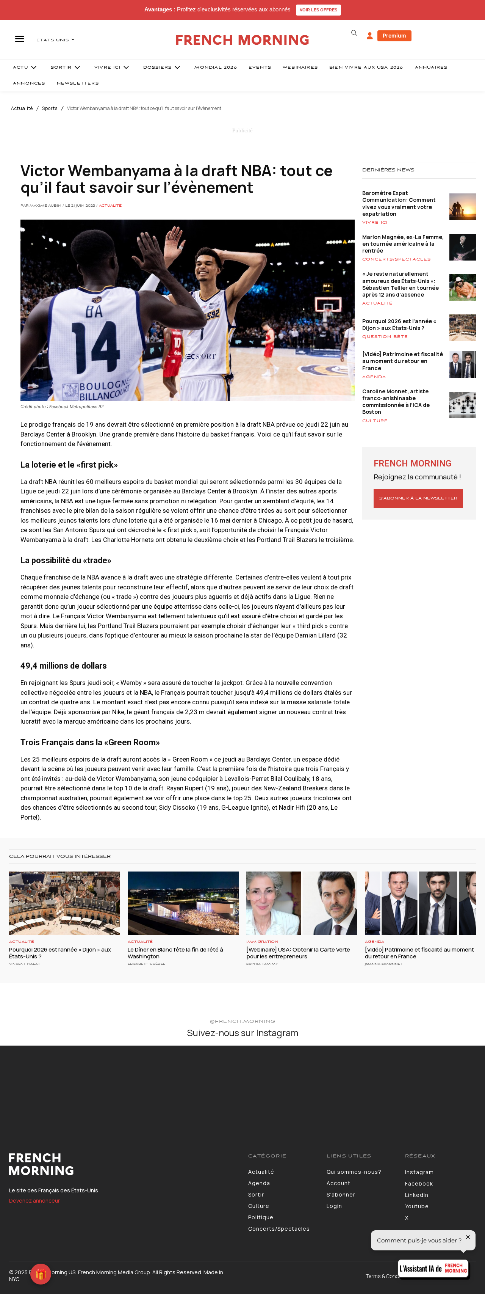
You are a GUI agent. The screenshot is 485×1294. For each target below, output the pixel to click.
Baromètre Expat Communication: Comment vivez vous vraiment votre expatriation (399, 203)
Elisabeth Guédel (146, 964)
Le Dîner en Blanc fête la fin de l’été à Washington (175, 952)
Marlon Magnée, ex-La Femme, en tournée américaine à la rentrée (403, 243)
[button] (354, 33)
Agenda (374, 377)
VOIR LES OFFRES (318, 10)
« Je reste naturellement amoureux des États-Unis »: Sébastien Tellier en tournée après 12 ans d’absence (400, 284)
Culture (375, 421)
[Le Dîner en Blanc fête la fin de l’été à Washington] (183, 903)
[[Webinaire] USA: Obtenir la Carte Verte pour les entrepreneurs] (301, 903)
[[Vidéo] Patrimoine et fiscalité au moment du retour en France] (420, 903)
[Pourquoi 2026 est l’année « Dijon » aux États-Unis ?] (64, 903)
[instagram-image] (40, 1085)
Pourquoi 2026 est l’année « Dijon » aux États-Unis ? (399, 324)
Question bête (385, 336)
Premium (394, 35)
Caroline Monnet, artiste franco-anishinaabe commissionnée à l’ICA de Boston (396, 402)
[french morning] (243, 40)
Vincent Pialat (24, 964)
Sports (50, 108)
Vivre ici (375, 222)
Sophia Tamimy (262, 964)
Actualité (22, 108)
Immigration (262, 942)
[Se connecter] (370, 36)
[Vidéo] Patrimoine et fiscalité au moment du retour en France (402, 360)
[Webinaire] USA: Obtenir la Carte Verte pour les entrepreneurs (298, 952)
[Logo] (123, 1164)
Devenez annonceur (34, 1200)
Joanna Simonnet (383, 964)
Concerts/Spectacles (396, 259)
